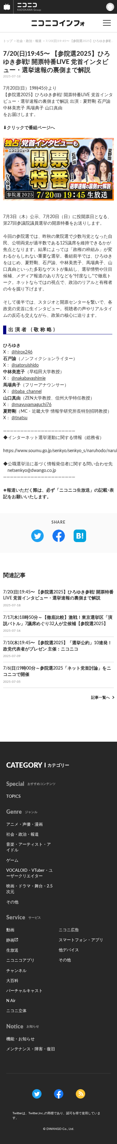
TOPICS (13, 797)
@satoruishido (25, 365)
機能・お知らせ (20, 1039)
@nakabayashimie (29, 378)
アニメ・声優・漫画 (24, 825)
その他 (12, 902)
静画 (10, 940)
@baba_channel (26, 391)
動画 (10, 930)
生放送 (12, 950)
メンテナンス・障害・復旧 (30, 1049)
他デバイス (69, 950)
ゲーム (12, 861)
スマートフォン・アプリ (81, 940)
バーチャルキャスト (24, 991)
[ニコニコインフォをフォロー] (36, 1093)
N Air (11, 1001)
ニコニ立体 (16, 1011)
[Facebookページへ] (58, 1093)
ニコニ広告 (69, 930)
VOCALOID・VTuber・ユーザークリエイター (29, 873)
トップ (7, 41)
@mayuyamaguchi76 (31, 405)
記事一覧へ (100, 697)
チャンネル (16, 971)
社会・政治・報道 (29, 41)
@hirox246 (22, 352)
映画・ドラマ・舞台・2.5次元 (29, 889)
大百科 (12, 981)
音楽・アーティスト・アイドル (28, 847)
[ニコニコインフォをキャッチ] (80, 1093)
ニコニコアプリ (20, 961)
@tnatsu (19, 418)
